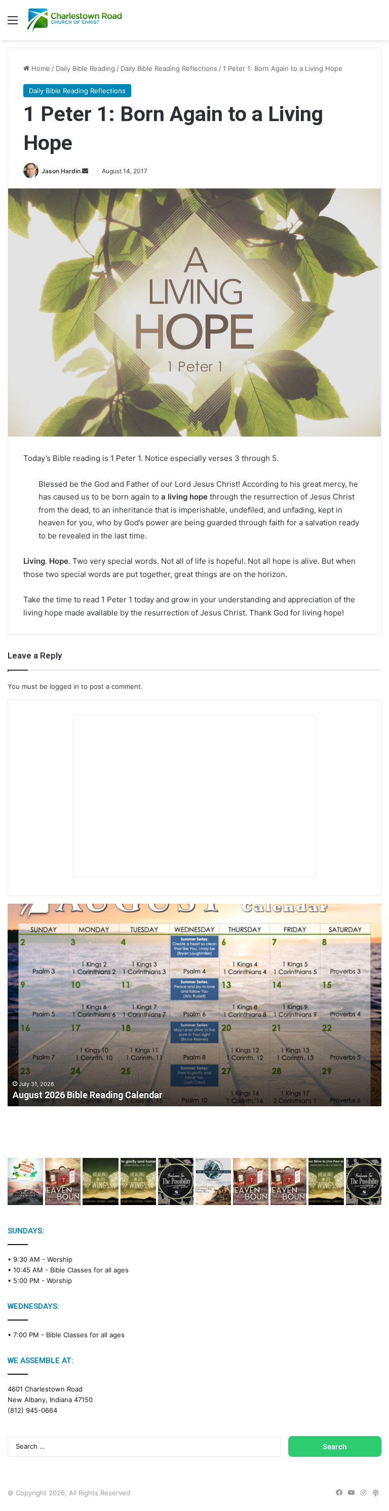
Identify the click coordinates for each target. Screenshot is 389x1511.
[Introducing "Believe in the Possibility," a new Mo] (363, 1181)
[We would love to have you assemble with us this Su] (25, 1181)
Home (39, 68)
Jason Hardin (61, 171)
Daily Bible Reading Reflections (169, 68)
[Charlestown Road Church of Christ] (74, 20)
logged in (64, 686)
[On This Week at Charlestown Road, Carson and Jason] (288, 1181)
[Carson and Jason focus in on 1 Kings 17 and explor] (63, 1181)
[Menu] (13, 23)
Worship (59, 1259)
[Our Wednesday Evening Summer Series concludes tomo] (138, 1181)
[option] (194, 1005)
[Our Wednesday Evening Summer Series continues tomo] (326, 1181)
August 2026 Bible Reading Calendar (88, 1095)
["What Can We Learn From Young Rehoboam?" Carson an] (250, 1181)
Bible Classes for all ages (89, 1270)
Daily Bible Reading (85, 68)
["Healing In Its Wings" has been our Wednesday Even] (100, 1181)
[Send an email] (85, 171)
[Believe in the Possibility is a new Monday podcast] (175, 1181)
